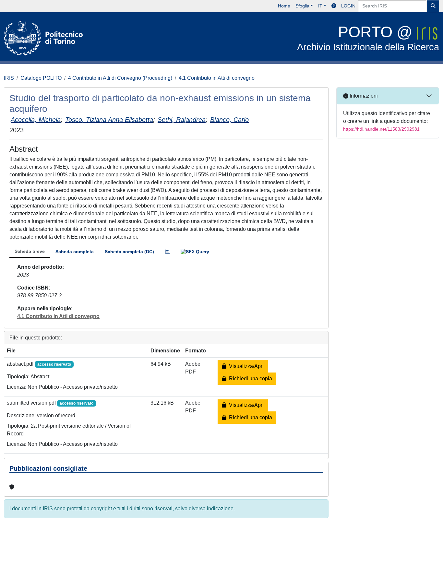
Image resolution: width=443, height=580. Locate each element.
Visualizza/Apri (245, 366)
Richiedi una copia (249, 378)
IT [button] (320, 5)
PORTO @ (368, 37)
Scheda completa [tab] (74, 251)
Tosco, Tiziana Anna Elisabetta (109, 119)
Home (284, 5)
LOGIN (348, 5)
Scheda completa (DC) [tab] (129, 251)
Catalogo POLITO (41, 78)
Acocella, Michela (36, 119)
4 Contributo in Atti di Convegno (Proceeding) (120, 78)
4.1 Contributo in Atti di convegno (217, 78)
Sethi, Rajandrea (182, 119)
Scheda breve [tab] (30, 251)
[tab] (167, 251)
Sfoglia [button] (302, 5)
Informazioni (363, 96)
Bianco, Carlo (229, 119)
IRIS (9, 78)
